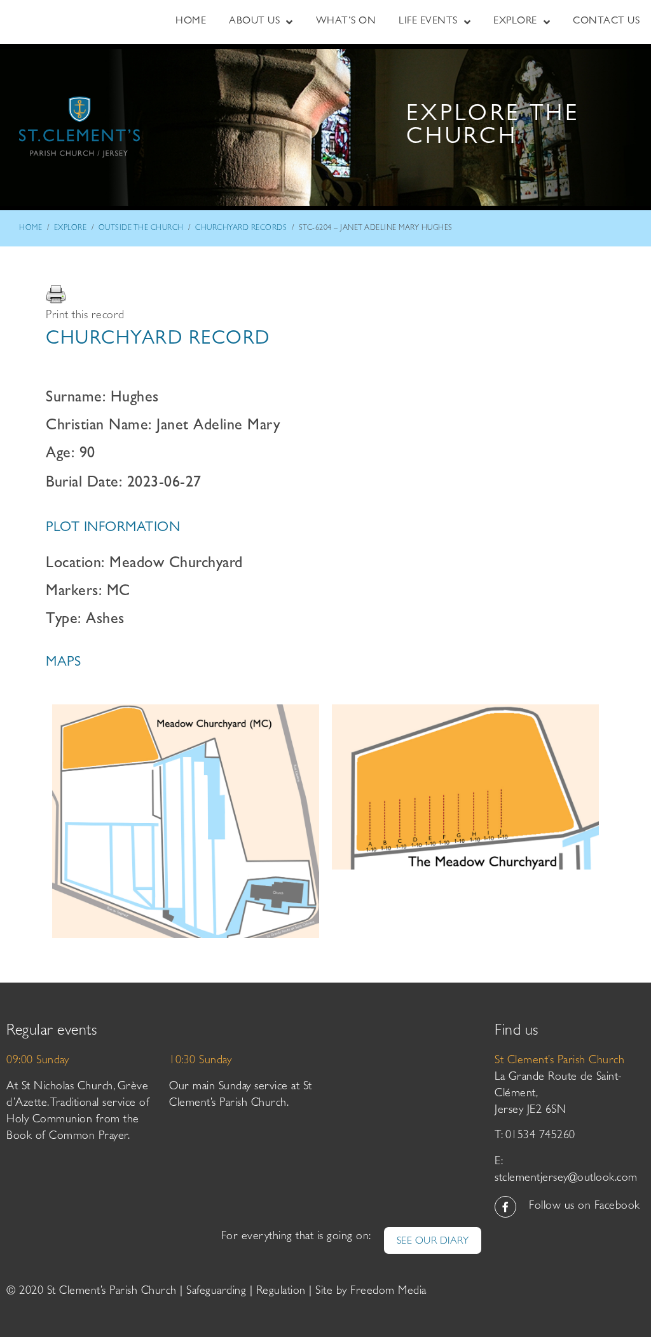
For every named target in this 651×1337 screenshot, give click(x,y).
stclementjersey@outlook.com (566, 1179)
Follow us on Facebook (584, 1207)
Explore (70, 228)
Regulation (281, 1292)
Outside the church (141, 228)
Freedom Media (388, 1292)
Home (30, 228)
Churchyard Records (241, 228)
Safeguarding (216, 1292)
